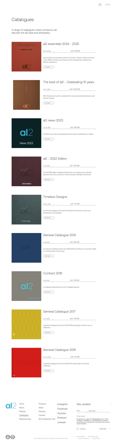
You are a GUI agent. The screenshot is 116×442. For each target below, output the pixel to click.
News (41, 407)
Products (42, 404)
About (21, 407)
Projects (22, 411)
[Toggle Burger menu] (107, 4)
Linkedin (61, 422)
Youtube (61, 413)
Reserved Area (25, 419)
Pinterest (61, 417)
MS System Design (93, 436)
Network (42, 411)
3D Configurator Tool (47, 419)
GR (100, 4)
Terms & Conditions (83, 438)
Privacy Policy (96, 419)
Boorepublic (51, 438)
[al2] (11, 4)
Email (78, 410)
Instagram (62, 404)
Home (21, 404)
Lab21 (65, 438)
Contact (42, 415)
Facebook (62, 408)
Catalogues (23, 415)
